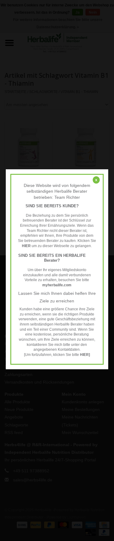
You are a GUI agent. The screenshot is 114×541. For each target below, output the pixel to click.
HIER (26, 246)
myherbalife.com (57, 285)
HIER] (85, 355)
